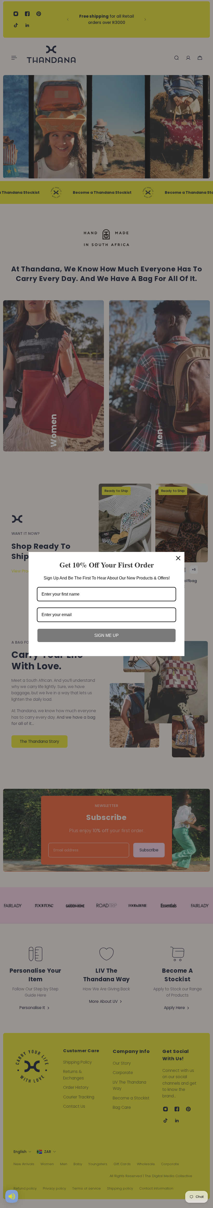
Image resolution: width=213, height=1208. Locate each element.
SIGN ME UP (106, 635)
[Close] (178, 558)
